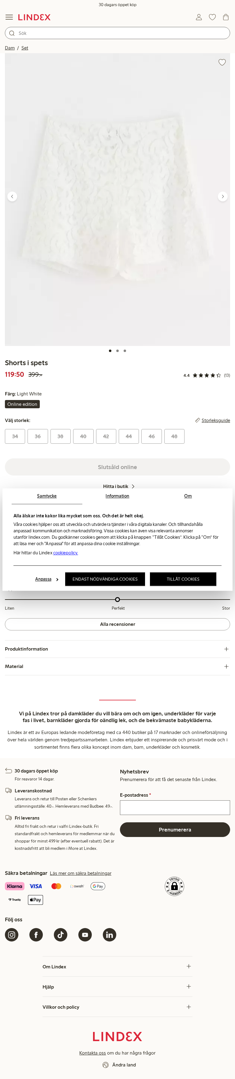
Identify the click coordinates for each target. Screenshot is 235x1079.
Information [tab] (117, 496)
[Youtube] (85, 934)
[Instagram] (11, 934)
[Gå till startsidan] (34, 17)
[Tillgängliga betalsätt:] (60, 893)
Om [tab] (188, 496)
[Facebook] (36, 934)
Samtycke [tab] (47, 496)
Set (24, 48)
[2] (117, 350)
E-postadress (135, 795)
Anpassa (43, 579)
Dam (10, 48)
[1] (110, 350)
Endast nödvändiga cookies (105, 579)
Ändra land (124, 1065)
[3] (125, 350)
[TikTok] (60, 934)
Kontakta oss (92, 1053)
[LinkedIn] (109, 934)
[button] (117, 199)
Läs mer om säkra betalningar (80, 873)
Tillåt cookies (183, 579)
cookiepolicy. (65, 553)
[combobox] (117, 33)
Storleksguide (216, 420)
